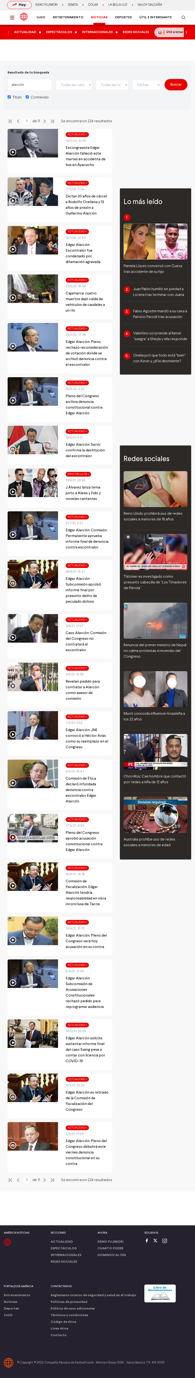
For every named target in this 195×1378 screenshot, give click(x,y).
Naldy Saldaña (150, 5)
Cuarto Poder (110, 1248)
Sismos (73, 5)
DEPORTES (123, 17)
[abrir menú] (13, 17)
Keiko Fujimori (46, 5)
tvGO (40, 17)
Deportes (11, 1308)
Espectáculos (64, 1248)
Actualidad (62, 1241)
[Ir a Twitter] (157, 1241)
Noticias (10, 1302)
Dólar (93, 5)
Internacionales (66, 1255)
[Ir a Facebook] (147, 1241)
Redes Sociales (64, 1261)
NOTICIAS (99, 17)
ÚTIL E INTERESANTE (155, 17)
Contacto (59, 1335)
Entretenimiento (17, 1295)
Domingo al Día (112, 1255)
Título (17, 97)
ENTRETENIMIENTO (68, 17)
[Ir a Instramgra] (166, 1241)
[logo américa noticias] (24, 16)
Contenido (40, 97)
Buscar (176, 85)
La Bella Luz (117, 5)
